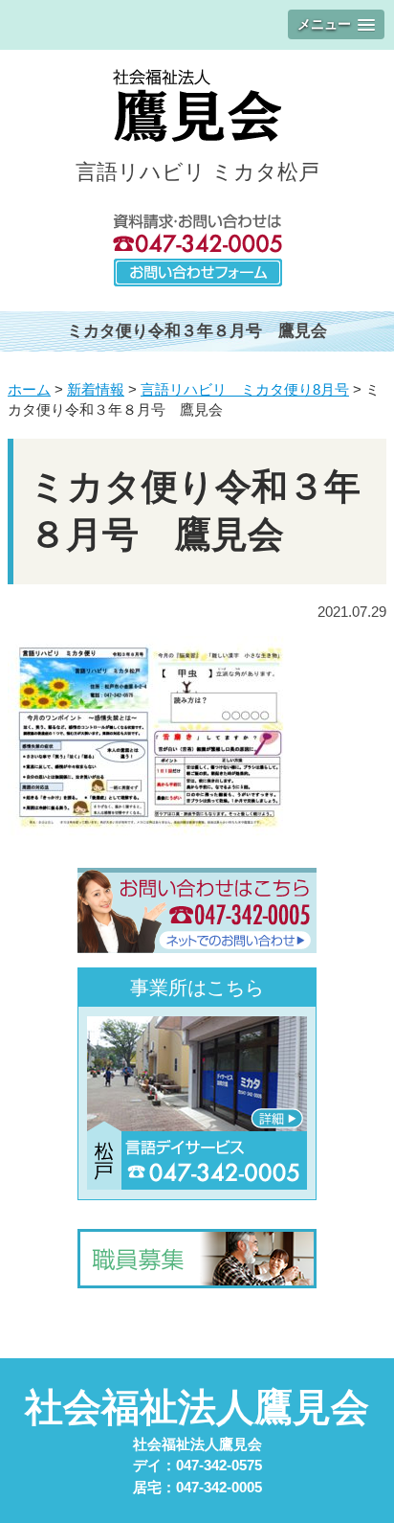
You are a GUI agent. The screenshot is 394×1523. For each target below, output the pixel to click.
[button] (336, 24)
